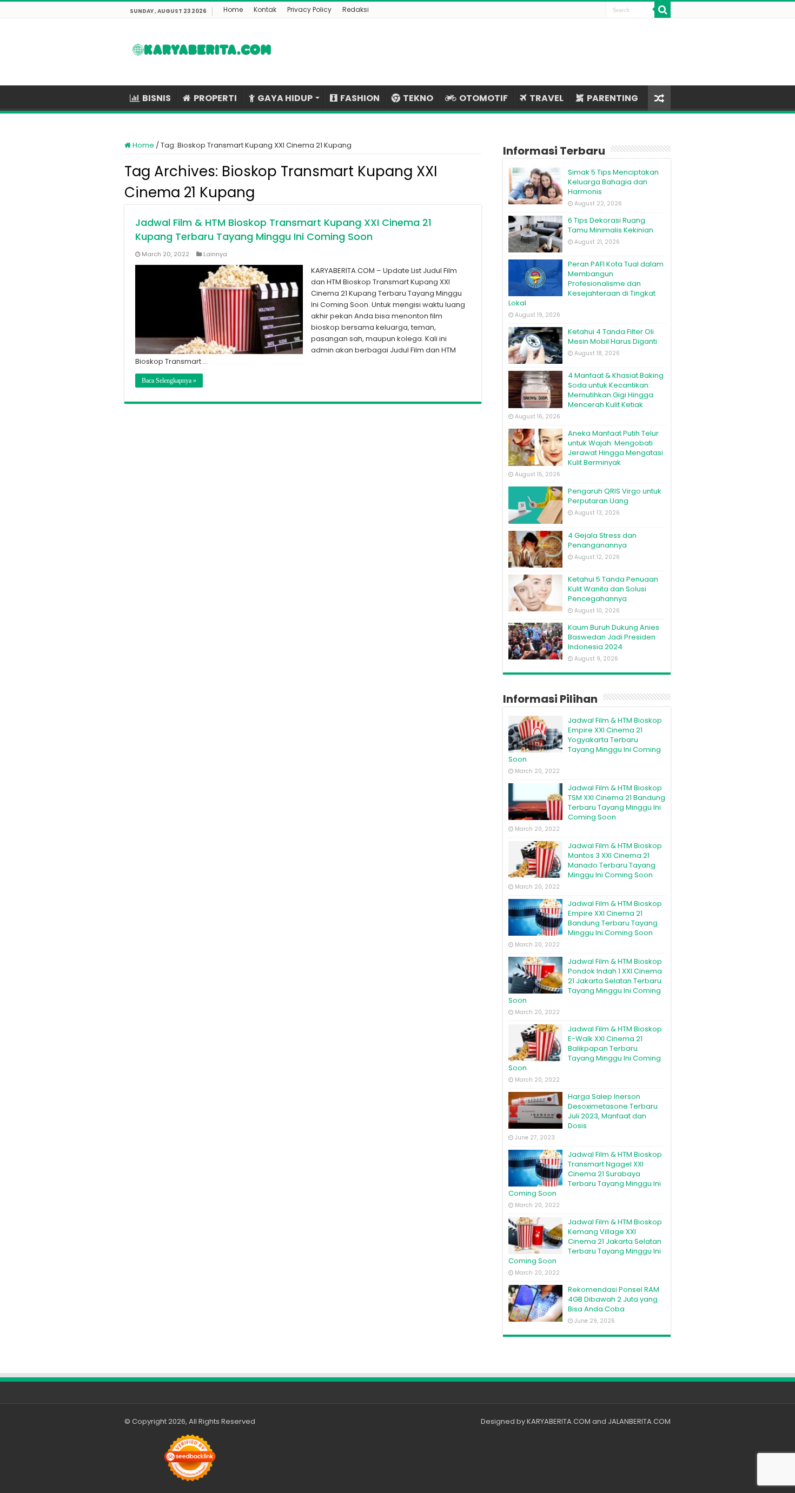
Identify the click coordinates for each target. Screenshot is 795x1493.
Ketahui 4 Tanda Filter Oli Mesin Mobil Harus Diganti (612, 336)
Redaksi (355, 9)
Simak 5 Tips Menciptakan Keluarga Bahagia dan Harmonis (613, 182)
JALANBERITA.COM (639, 1421)
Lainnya (215, 254)
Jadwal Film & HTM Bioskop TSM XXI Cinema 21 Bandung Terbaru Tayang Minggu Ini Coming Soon (616, 802)
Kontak (265, 9)
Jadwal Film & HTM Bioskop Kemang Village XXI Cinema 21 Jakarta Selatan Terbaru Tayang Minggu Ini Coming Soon (585, 1241)
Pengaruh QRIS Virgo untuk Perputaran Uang (614, 496)
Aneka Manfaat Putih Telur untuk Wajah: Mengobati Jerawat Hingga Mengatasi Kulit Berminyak (615, 448)
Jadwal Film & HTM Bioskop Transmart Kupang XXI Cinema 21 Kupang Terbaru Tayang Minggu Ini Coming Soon (283, 229)
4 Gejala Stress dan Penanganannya (602, 540)
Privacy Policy (309, 9)
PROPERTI (215, 98)
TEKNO (418, 98)
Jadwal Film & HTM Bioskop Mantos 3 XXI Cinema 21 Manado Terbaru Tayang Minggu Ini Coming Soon (615, 860)
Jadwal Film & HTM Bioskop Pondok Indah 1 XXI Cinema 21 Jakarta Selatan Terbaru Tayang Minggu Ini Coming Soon (585, 980)
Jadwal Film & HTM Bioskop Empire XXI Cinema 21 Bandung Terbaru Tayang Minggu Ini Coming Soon (615, 918)
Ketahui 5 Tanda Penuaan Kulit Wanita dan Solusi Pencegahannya (613, 589)
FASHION (360, 98)
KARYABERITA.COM (559, 1421)
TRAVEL (546, 98)
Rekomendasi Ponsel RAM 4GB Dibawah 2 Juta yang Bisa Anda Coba (613, 1299)
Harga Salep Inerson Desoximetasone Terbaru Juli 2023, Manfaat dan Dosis (613, 1111)
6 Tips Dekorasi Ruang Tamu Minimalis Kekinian (610, 225)
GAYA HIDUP (285, 98)
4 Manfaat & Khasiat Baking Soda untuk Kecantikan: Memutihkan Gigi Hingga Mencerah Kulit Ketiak (616, 390)
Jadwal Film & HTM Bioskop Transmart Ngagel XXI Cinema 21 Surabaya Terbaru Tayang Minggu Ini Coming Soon (585, 1173)
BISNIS (156, 98)
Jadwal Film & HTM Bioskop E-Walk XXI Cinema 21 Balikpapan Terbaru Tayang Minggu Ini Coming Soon (585, 1048)
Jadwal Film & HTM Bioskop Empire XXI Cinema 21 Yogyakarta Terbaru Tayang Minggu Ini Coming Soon (585, 739)
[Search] (662, 10)
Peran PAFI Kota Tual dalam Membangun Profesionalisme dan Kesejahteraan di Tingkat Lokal (586, 283)
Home (233, 9)
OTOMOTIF (483, 98)
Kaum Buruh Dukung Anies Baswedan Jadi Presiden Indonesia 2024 (613, 637)
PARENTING (612, 98)
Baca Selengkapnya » (169, 380)
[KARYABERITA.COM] (201, 52)
